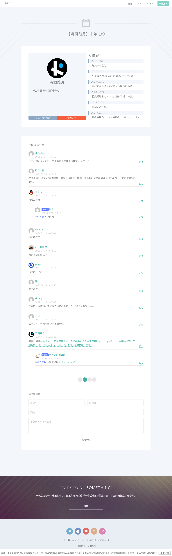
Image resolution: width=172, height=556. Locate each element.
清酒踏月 (40, 333)
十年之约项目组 (57, 354)
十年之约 (7, 3)
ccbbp (38, 264)
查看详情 (165, 553)
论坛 (139, 3)
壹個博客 (82, 545)
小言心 (38, 191)
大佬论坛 (92, 545)
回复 (141, 162)
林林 (37, 315)
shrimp (38, 298)
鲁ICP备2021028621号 (99, 540)
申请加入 (163, 3)
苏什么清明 (41, 246)
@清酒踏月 (40, 362)
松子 (51, 209)
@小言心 (39, 216)
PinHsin (39, 229)
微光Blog (40, 153)
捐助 (86, 506)
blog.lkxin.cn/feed (70, 362)
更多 (152, 3)
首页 (130, 3)
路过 (37, 281)
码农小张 (40, 170)
